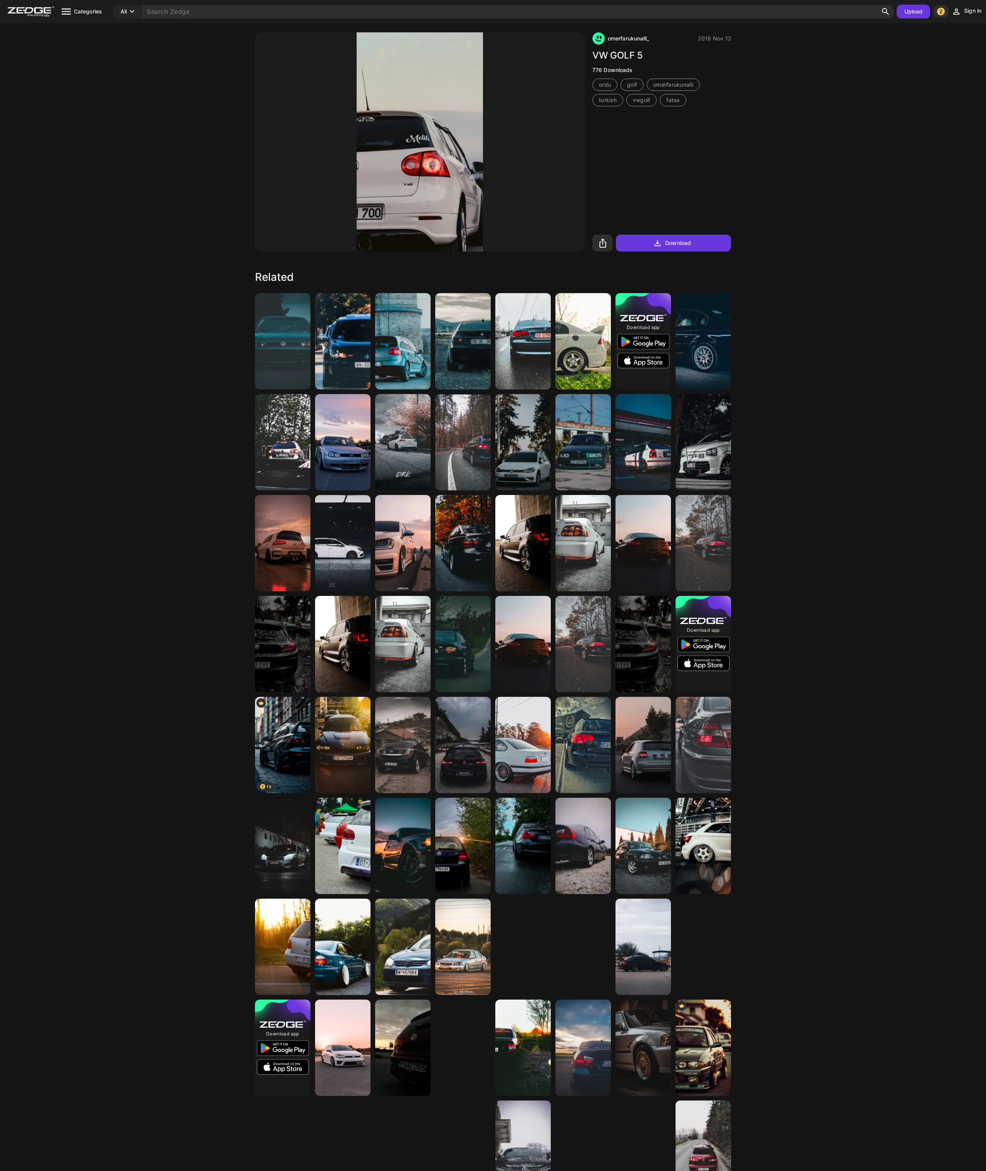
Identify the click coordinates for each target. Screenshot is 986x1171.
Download (678, 243)
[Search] (885, 11)
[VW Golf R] (343, 543)
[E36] (583, 442)
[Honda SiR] (583, 543)
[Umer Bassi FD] (583, 341)
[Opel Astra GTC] (403, 745)
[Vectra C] (463, 442)
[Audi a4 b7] (583, 745)
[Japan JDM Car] (703, 1048)
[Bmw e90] (583, 1048)
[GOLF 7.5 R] (282, 543)
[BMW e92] (463, 1048)
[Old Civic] (643, 1048)
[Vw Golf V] (403, 947)
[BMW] (703, 745)
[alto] (703, 442)
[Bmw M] (463, 644)
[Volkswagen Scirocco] (282, 644)
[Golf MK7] (403, 543)
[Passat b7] (703, 543)
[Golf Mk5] (403, 341)
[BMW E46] (703, 341)
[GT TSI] (523, 947)
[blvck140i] (463, 745)
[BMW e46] (403, 846)
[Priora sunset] (523, 1048)
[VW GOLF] (343, 846)
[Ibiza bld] (643, 846)
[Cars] (282, 947)
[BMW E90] (463, 543)
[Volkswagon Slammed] (343, 1048)
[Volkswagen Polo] (523, 543)
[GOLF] (523, 442)
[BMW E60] (463, 341)
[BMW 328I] (643, 947)
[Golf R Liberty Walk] (403, 442)
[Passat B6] (282, 442)
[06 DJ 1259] (583, 947)
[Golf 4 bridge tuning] (343, 442)
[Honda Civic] (463, 947)
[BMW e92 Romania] (523, 341)
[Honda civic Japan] (643, 442)
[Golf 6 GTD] (343, 341)
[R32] (403, 1048)
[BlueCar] (343, 947)
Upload (913, 11)
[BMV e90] (583, 846)
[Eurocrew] (703, 846)
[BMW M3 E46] (343, 745)
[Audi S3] (643, 745)
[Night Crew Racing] (282, 341)
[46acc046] (703, 947)
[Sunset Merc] (643, 543)
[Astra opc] (282, 846)
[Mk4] (463, 846)
